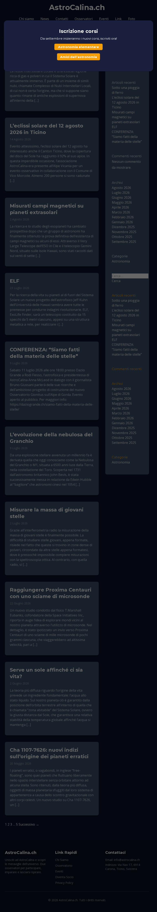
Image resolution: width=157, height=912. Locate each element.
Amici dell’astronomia (78, 57)
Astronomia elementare (78, 47)
